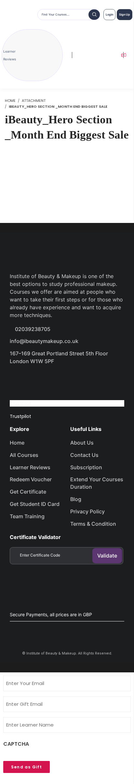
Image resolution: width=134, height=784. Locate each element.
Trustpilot (20, 403)
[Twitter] (41, 380)
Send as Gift (26, 767)
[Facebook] (18, 380)
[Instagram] (64, 380)
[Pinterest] (87, 380)
